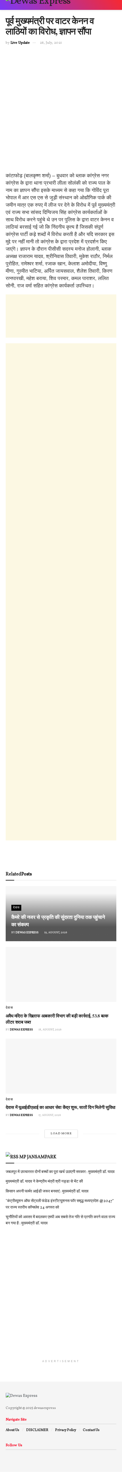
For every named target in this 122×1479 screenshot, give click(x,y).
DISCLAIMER (37, 1430)
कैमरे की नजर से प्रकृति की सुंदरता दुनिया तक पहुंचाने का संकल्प (58, 920)
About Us (12, 1430)
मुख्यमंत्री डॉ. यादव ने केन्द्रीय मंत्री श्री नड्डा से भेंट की (44, 1181)
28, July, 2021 (51, 42)
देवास (16, 908)
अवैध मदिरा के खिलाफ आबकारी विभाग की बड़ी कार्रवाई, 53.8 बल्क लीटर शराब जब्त (57, 1018)
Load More (61, 1133)
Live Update (20, 42)
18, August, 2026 (50, 1030)
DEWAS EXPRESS (27, 932)
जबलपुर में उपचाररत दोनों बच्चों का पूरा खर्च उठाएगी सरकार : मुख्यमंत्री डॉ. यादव (60, 1172)
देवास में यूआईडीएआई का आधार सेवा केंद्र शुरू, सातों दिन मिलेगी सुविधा (60, 1107)
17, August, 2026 (49, 1115)
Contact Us (91, 1430)
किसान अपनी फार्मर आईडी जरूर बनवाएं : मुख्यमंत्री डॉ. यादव (47, 1191)
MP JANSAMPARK (37, 1157)
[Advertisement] (61, 111)
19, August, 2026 (55, 932)
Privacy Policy (65, 1430)
